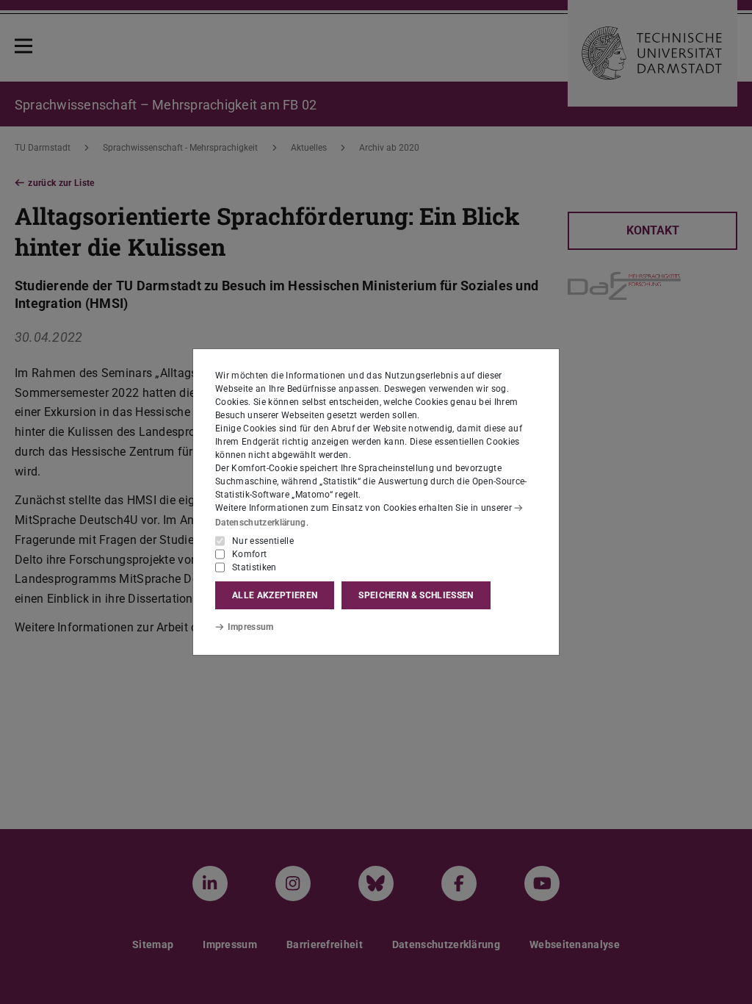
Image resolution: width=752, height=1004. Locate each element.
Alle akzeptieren (274, 595)
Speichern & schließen (415, 595)
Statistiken (254, 567)
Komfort (249, 554)
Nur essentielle (263, 541)
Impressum (251, 627)
